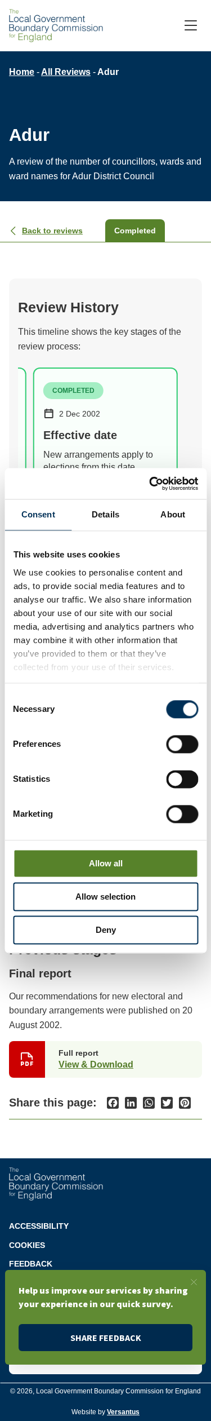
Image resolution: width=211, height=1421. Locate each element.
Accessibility (39, 1225)
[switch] (182, 744)
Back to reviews (52, 230)
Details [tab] (105, 514)
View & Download (96, 1064)
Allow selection (105, 896)
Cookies (27, 1245)
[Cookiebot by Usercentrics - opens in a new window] (150, 483)
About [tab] (172, 514)
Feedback (30, 1263)
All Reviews (66, 72)
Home (21, 72)
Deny (106, 930)
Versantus (123, 1412)
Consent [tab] (38, 514)
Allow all (106, 863)
